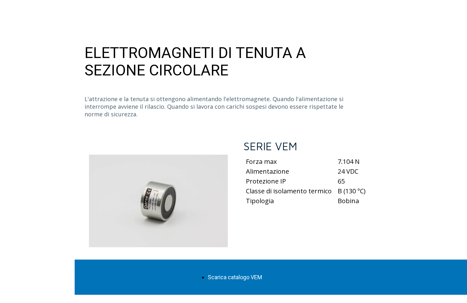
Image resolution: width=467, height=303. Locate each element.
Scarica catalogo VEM (235, 277)
